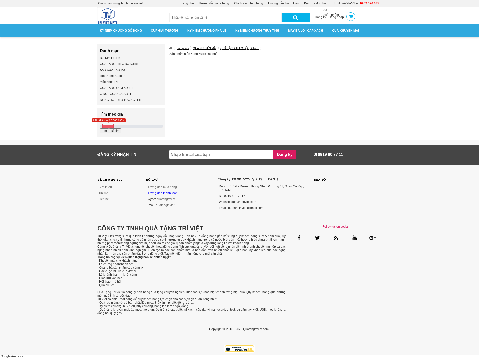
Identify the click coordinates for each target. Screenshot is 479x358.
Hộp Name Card (111, 76)
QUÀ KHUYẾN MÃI (345, 30)
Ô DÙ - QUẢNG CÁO (114, 94)
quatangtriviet (166, 199)
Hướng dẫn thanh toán (283, 3)
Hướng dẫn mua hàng (214, 3)
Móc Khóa (107, 82)
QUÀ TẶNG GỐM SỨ (114, 88)
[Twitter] (317, 238)
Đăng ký (320, 17)
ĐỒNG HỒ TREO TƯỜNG (117, 100)
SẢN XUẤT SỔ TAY (113, 70)
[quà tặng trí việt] (107, 23)
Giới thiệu (105, 187)
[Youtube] (354, 238)
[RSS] (336, 238)
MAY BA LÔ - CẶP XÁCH (305, 30)
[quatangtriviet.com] (171, 48)
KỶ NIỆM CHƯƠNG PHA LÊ (206, 30)
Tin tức (103, 193)
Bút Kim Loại (108, 58)
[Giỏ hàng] (350, 17)
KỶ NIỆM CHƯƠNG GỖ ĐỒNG (121, 30)
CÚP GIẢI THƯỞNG (164, 30)
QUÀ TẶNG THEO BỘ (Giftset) (120, 64)
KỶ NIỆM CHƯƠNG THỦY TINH (257, 30)
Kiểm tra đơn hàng (316, 3)
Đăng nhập (336, 17)
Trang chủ (187, 3)
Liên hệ (104, 199)
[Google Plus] (372, 238)
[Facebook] (299, 238)
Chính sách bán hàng (248, 3)
